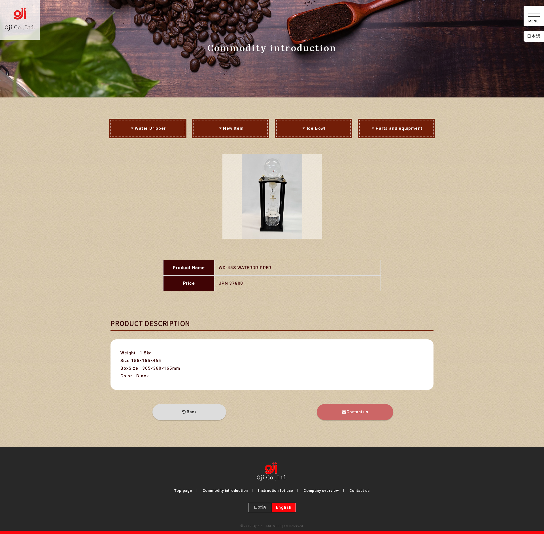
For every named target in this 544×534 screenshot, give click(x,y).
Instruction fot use (275, 490)
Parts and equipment (399, 128)
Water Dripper (150, 128)
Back (192, 412)
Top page (183, 490)
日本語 (533, 36)
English (284, 507)
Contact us (357, 412)
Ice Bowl (316, 128)
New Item (233, 128)
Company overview (321, 490)
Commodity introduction (225, 490)
